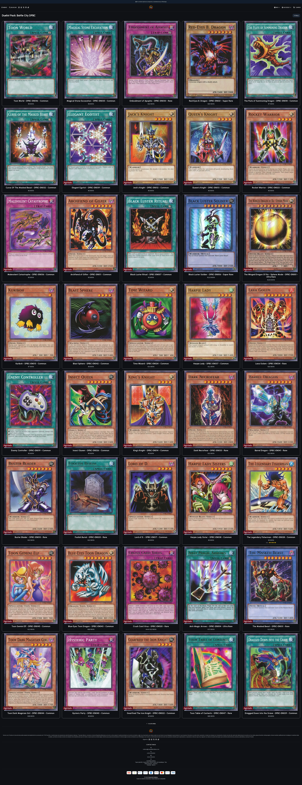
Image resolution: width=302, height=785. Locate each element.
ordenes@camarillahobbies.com (151, 749)
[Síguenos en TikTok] (28, 7)
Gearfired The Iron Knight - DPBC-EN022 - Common (151, 713)
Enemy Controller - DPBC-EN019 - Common (31, 450)
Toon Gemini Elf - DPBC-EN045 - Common (31, 626)
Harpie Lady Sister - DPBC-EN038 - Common (211, 537)
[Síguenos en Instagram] (19, 7)
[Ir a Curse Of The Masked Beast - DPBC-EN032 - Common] (31, 146)
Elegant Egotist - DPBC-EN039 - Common (91, 188)
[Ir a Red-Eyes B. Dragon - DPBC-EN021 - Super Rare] (211, 59)
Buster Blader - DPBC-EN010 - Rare (31, 537)
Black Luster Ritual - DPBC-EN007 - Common (151, 274)
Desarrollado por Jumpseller (158, 778)
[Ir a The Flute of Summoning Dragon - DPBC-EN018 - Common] (271, 59)
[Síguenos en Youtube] (26, 7)
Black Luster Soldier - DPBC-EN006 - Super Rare (211, 274)
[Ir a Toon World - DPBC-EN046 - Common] (31, 59)
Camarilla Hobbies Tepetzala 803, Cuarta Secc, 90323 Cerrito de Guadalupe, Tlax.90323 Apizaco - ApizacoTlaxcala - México (151, 763)
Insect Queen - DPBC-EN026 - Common (91, 450)
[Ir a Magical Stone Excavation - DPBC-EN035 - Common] (91, 59)
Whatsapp (157, 1)
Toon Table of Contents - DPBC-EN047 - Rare (211, 713)
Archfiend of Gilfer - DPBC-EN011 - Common (91, 274)
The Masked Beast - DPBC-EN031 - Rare (271, 626)
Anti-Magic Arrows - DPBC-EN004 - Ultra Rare (211, 626)
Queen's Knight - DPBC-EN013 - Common (211, 188)
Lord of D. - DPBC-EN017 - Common (151, 537)
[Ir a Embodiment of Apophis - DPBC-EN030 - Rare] (151, 59)
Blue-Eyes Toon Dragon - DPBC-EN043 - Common (91, 626)
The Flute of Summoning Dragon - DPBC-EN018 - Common (271, 101)
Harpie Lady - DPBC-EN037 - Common (211, 363)
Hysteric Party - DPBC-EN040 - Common (91, 713)
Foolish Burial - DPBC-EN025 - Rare (91, 537)
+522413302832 (151, 753)
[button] (296, 15)
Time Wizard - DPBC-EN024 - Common (151, 363)
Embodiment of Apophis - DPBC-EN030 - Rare (151, 101)
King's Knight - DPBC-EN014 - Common (151, 450)
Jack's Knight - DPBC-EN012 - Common (151, 188)
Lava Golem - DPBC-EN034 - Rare (271, 363)
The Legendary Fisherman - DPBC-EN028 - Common (271, 537)
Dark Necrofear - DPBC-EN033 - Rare (211, 450)
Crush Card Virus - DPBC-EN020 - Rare (151, 626)
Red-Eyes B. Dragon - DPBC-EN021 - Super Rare (211, 101)
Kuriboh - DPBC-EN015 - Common (31, 363)
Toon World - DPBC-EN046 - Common (31, 101)
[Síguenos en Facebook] (21, 7)
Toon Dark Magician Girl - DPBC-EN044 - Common (31, 713)
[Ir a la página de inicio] (151, 7)
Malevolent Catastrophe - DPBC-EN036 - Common (31, 274)
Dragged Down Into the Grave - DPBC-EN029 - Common (271, 713)
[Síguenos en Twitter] (23, 7)
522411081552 (151, 757)
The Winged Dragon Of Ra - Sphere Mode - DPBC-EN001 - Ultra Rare (271, 275)
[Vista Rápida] (57, 60)
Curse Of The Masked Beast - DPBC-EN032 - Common (31, 188)
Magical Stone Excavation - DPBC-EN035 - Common (91, 101)
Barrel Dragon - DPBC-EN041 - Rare (271, 450)
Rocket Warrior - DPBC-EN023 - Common (271, 188)
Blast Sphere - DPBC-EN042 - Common (91, 363)
